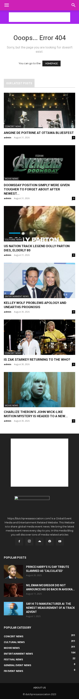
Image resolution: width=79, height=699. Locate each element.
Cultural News (13, 239)
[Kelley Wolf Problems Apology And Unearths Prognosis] (39, 280)
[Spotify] (49, 541)
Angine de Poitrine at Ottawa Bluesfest (39, 133)
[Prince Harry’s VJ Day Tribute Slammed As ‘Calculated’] (13, 571)
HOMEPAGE (51, 63)
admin (7, 137)
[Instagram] (29, 541)
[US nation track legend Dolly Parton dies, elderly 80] (39, 223)
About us (39, 687)
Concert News (13, 126)
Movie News (11, 178)
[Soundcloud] (39, 541)
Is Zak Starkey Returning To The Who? (37, 359)
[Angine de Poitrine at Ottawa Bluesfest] (39, 110)
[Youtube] (60, 541)
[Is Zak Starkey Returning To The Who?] (39, 337)
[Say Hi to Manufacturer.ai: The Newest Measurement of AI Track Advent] (13, 608)
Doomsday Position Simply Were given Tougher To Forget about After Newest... (37, 189)
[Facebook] (19, 541)
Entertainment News (17, 296)
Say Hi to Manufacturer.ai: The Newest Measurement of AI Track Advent (50, 607)
